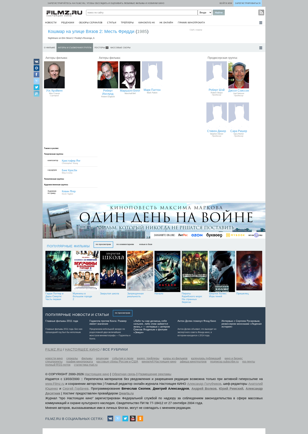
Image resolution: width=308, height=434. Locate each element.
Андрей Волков (204, 388)
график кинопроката (191, 22)
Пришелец (242, 293)
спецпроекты (54, 361)
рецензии (67, 22)
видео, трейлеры (148, 358)
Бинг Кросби (69, 170)
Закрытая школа (109, 293)
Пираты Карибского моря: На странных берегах (192, 297)
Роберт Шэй (217, 89)
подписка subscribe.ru (224, 361)
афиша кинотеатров (193, 361)
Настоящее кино (97, 374)
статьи (111, 22)
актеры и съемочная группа (75, 47)
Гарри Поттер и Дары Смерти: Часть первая (54, 296)
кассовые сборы (121, 47)
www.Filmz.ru (54, 384)
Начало (159, 293)
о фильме (49, 47)
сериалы (72, 358)
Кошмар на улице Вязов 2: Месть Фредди (91, 31)
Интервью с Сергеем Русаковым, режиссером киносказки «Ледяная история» (242, 323)
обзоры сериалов (91, 22)
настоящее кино (82, 349)
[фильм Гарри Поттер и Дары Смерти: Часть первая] (58, 271)
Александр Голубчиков (204, 384)
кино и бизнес (234, 358)
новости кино (54, 358)
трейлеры (127, 22)
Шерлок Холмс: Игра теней (218, 295)
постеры (100, 47)
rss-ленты (248, 361)
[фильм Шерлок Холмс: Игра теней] (222, 271)
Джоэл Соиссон (238, 90)
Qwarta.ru (126, 393)
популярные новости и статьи (77, 315)
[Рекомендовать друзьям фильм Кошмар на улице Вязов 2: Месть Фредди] (36, 94)
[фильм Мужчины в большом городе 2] (86, 271)
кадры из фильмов (175, 358)
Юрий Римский (231, 388)
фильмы (87, 358)
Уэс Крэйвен (54, 90)
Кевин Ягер (69, 191)
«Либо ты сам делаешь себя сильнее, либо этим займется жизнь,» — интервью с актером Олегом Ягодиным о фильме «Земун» (152, 326)
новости (51, 22)
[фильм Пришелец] (249, 271)
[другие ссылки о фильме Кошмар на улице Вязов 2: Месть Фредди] (260, 47)
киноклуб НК (146, 22)
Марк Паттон (152, 89)
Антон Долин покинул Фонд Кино (197, 320)
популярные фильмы (68, 246)
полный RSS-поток (57, 364)
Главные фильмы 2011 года (61, 320)
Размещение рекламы (154, 374)
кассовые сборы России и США (117, 361)
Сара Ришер (238, 131)
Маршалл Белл (130, 90)
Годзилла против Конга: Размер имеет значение (108, 322)
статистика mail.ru (85, 364)
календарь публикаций (206, 358)
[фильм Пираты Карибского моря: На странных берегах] (195, 271)
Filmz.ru (53, 349)
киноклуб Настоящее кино (159, 361)
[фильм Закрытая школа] (113, 271)
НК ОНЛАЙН (166, 22)
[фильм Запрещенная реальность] (140, 271)
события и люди (122, 358)
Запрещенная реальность (135, 295)
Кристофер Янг (71, 160)
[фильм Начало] (167, 271)
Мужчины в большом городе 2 (82, 296)
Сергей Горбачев (76, 388)
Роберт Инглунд (107, 92)
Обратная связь (124, 374)
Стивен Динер (216, 131)
